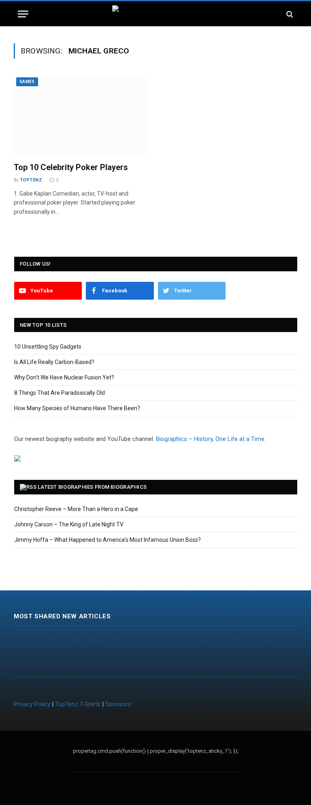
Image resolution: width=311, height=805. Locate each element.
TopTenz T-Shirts (77, 704)
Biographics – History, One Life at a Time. (211, 439)
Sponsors (118, 704)
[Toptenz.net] (155, 14)
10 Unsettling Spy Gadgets (47, 346)
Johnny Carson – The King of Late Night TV (69, 524)
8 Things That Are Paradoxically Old (59, 393)
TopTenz (31, 180)
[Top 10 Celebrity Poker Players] (81, 115)
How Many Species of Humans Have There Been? (77, 408)
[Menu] (23, 14)
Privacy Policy (32, 704)
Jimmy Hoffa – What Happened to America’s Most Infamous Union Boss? (107, 540)
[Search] (289, 14)
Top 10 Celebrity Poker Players (71, 167)
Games (27, 81)
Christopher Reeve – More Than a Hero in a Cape (76, 509)
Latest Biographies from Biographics (92, 487)
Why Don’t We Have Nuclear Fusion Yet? (64, 377)
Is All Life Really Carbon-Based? (54, 362)
